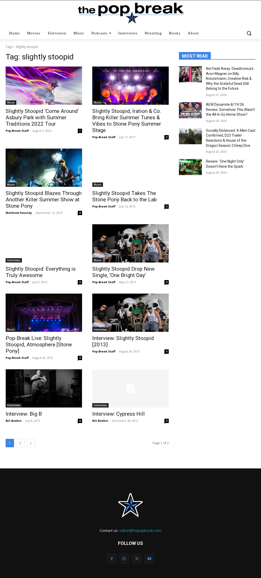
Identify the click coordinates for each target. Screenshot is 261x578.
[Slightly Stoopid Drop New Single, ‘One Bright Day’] (130, 243)
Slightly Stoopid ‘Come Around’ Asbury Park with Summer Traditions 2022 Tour (42, 117)
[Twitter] (137, 558)
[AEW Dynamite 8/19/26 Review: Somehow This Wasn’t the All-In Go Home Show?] (190, 110)
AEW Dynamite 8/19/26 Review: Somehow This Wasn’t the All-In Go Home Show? (230, 109)
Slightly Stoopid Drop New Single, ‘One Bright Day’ (123, 272)
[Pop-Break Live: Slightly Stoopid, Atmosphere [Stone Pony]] (44, 313)
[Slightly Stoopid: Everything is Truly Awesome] (44, 243)
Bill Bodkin (14, 421)
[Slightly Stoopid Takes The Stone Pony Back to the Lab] (130, 168)
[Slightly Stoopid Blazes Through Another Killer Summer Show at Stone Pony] (44, 168)
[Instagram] (124, 558)
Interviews (13, 260)
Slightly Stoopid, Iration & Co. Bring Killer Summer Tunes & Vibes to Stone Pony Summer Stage (126, 120)
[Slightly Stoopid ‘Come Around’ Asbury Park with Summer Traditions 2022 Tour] (44, 86)
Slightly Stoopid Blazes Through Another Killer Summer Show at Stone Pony (44, 199)
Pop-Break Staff (17, 131)
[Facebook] (112, 558)
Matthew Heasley (19, 213)
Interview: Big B (24, 414)
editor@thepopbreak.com (140, 530)
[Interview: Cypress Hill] (130, 388)
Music (11, 102)
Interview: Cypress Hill (118, 414)
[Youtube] (149, 558)
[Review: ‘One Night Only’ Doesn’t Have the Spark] (190, 167)
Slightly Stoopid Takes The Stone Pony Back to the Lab (124, 196)
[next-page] (31, 443)
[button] (249, 33)
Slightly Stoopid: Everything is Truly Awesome (41, 272)
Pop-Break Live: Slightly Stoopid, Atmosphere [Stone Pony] (39, 344)
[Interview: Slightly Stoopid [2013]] (130, 313)
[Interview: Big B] (44, 388)
